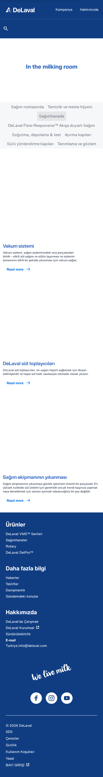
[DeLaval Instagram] (51, 698)
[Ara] (5, 28)
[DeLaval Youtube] (66, 698)
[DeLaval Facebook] (36, 698)
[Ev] (20, 9)
